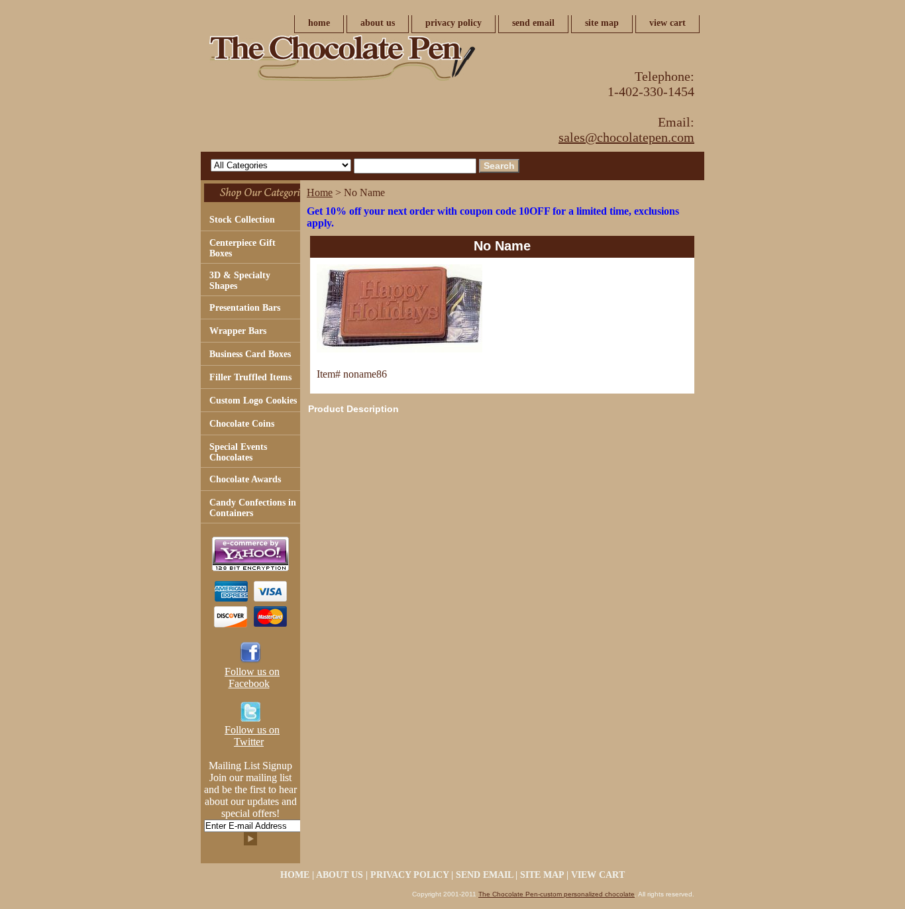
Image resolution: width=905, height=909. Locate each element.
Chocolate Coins (241, 424)
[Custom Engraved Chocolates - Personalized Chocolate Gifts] (366, 61)
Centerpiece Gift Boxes (242, 248)
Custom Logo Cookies (253, 400)
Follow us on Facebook (252, 677)
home (319, 23)
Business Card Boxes (250, 354)
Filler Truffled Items (250, 377)
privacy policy (453, 23)
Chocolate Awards (245, 479)
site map (602, 23)
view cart (667, 23)
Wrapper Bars (237, 331)
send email (533, 23)
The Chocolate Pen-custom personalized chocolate (556, 894)
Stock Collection (242, 220)
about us (377, 23)
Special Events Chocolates (238, 452)
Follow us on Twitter (252, 735)
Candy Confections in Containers (252, 508)
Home (320, 192)
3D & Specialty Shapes (239, 280)
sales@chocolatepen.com (626, 137)
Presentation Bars (244, 308)
